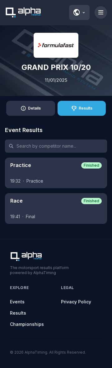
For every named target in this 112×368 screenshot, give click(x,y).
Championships (27, 324)
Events (17, 301)
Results (18, 313)
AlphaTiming (36, 352)
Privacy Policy (76, 301)
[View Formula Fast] (56, 45)
